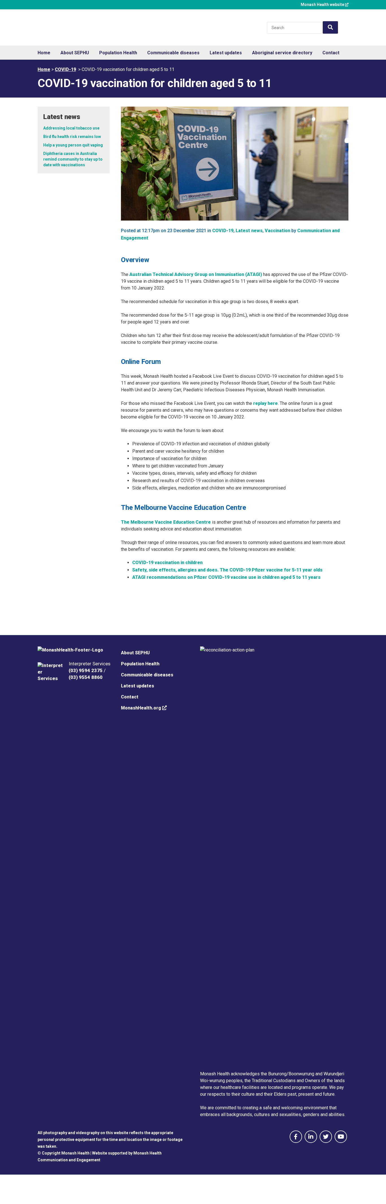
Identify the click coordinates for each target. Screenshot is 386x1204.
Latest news (249, 230)
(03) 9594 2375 (86, 670)
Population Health (140, 663)
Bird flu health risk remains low (72, 136)
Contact (129, 697)
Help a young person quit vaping (73, 145)
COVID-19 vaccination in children (167, 562)
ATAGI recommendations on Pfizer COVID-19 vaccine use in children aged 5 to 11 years (226, 577)
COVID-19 (65, 69)
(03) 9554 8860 (86, 677)
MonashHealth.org (141, 708)
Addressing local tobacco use (71, 128)
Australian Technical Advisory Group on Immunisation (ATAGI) (195, 274)
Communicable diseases (147, 674)
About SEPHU (135, 652)
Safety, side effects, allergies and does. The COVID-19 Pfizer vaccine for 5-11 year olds (227, 570)
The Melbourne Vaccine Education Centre (166, 522)
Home (44, 69)
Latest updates (137, 686)
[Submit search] (330, 27)
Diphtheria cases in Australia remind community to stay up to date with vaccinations (73, 159)
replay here (265, 403)
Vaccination (277, 230)
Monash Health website (323, 4)
